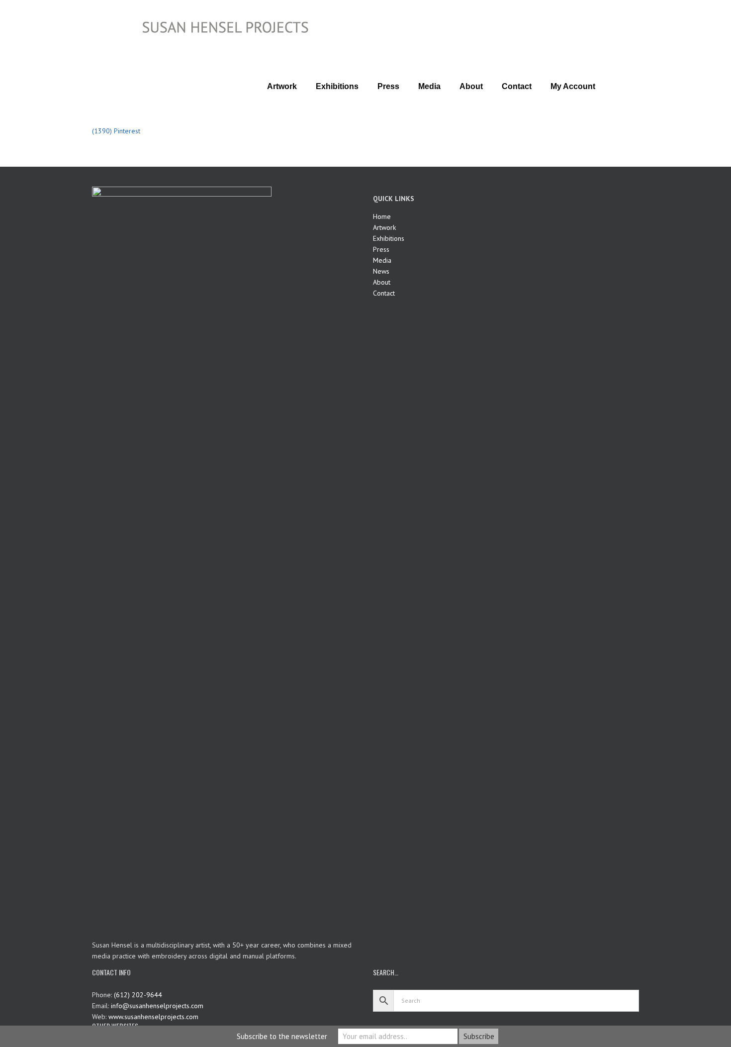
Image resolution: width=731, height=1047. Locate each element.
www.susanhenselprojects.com (153, 1016)
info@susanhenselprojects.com (157, 1005)
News (381, 271)
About (381, 282)
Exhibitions (388, 238)
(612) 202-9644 (138, 994)
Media (382, 260)
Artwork (384, 227)
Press (381, 249)
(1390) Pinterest (116, 130)
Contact (384, 293)
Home (382, 216)
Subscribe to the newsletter (282, 1036)
